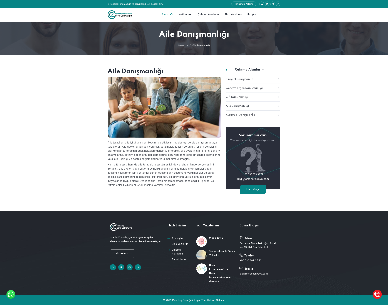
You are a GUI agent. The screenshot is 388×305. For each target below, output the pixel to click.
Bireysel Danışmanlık (239, 79)
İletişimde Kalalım (244, 3)
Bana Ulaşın (253, 189)
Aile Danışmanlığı (237, 106)
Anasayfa (183, 45)
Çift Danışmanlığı (237, 97)
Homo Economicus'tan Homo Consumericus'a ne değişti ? (220, 273)
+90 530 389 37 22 (253, 174)
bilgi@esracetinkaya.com (253, 178)
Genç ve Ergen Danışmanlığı (244, 88)
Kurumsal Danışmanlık (240, 115)
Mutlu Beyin (216, 238)
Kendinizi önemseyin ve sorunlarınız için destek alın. (136, 3)
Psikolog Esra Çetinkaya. (186, 300)
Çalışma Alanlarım (177, 251)
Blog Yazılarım (180, 243)
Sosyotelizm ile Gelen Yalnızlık (222, 253)
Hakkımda (122, 253)
